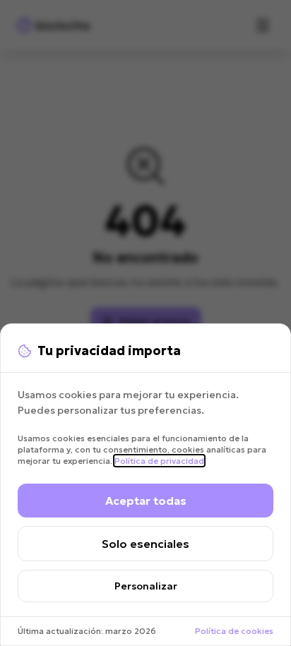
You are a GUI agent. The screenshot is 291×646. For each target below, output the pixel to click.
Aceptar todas (145, 501)
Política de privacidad (159, 460)
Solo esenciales (145, 544)
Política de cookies (234, 631)
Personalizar (145, 586)
